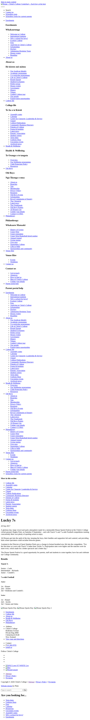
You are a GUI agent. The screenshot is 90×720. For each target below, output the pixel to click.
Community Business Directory (22, 125)
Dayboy (13, 49)
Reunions (13, 193)
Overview (14, 160)
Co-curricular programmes (20, 75)
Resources (14, 166)
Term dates (14, 138)
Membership (15, 189)
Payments (9, 678)
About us (9, 57)
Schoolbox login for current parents (19, 16)
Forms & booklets (17, 129)
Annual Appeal (16, 238)
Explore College (16, 41)
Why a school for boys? (19, 38)
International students (18, 36)
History (13, 90)
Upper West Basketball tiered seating (24, 236)
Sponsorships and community (21, 249)
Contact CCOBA (16, 214)
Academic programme (18, 73)
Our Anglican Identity (18, 71)
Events (12, 260)
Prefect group (15, 84)
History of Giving (16, 230)
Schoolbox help (11, 14)
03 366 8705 (11, 645)
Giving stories (15, 240)
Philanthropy (10, 216)
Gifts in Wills (15, 247)
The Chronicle (15, 201)
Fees (12, 43)
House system (15, 53)
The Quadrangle (16, 205)
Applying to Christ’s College (21, 45)
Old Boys (9, 168)
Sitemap (9, 674)
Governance (14, 88)
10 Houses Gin (15, 210)
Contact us (9, 12)
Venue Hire (10, 251)
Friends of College (17, 127)
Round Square (15, 80)
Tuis (11, 186)
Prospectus (10, 709)
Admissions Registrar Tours (20, 51)
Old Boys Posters (16, 207)
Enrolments (10, 20)
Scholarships (15, 47)
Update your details (17, 212)
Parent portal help (12, 284)
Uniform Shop (15, 140)
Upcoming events (16, 142)
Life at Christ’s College (18, 77)
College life (10, 101)
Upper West (14, 232)
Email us (9, 647)
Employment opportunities (20, 99)
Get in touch (14, 273)
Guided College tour (17, 94)
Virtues (13, 92)
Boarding (13, 55)
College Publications (18, 123)
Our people (14, 96)
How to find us (15, 277)
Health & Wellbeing (13, 146)
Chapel (13, 121)
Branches (13, 184)
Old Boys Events (16, 195)
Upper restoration (16, 234)
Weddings (14, 262)
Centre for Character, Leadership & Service (26, 119)
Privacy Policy (15, 191)
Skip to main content (8, 2)
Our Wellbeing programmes (20, 162)
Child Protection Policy (19, 164)
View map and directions (15, 639)
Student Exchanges (17, 82)
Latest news (14, 131)
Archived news (16, 144)
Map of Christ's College (19, 279)
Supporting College (17, 244)
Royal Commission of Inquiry (21, 199)
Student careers (16, 136)
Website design (7, 686)
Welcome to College (17, 34)
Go (25, 690)
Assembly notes (16, 114)
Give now (14, 242)
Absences (13, 275)
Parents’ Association (17, 133)
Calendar (13, 117)
